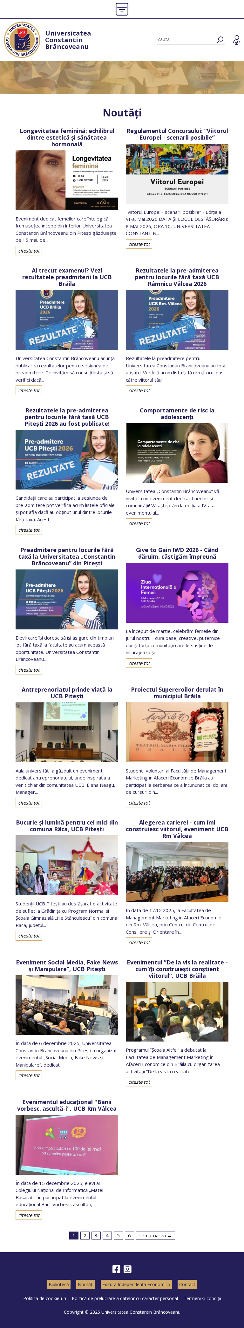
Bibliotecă (59, 1284)
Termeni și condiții (202, 1298)
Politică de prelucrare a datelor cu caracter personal (125, 1298)
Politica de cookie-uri (44, 1298)
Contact (187, 1284)
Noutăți (85, 1284)
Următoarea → (155, 1235)
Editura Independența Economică (136, 1284)
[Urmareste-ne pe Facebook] (116, 1269)
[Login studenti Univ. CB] (236, 40)
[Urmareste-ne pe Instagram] (127, 1269)
